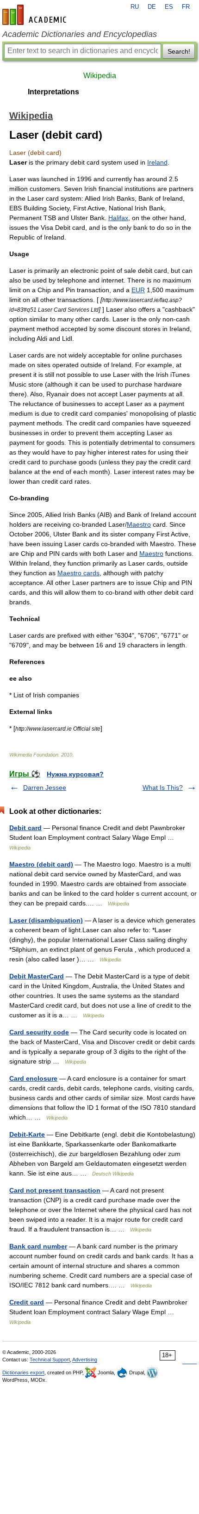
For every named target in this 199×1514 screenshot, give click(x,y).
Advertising (84, 1359)
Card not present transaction (54, 1190)
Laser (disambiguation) (46, 920)
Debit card (25, 827)
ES (169, 7)
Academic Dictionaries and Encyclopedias (79, 34)
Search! (179, 51)
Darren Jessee (44, 787)
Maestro (139, 524)
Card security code (39, 1032)
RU (135, 7)
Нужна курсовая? (75, 774)
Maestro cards (78, 573)
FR (186, 7)
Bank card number (38, 1246)
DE (152, 7)
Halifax (118, 218)
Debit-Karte (27, 1134)
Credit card (26, 1302)
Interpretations (53, 92)
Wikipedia (99, 76)
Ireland (157, 162)
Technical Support (50, 1359)
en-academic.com (35, 15)
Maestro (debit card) (41, 864)
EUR (138, 290)
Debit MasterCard (36, 976)
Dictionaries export (23, 1372)
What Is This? (163, 787)
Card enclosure (33, 1078)
